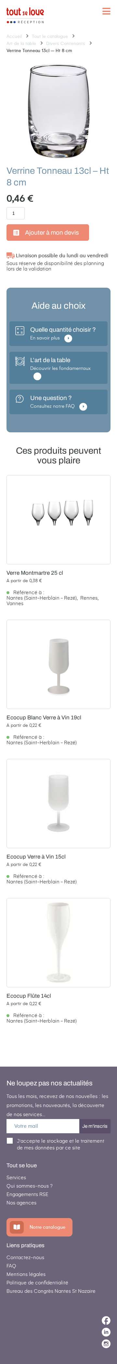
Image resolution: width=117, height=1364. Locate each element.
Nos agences (21, 1202)
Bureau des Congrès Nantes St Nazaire (51, 1291)
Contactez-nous (25, 1257)
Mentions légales (26, 1274)
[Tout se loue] (25, 15)
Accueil (14, 36)
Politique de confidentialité (37, 1282)
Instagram (106, 1343)
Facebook (106, 1320)
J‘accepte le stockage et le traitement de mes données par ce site (60, 1144)
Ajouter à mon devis (52, 232)
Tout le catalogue (50, 36)
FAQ (11, 1266)
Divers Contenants (66, 43)
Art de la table (21, 43)
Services (16, 1177)
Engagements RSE (27, 1194)
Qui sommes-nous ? (29, 1186)
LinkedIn (106, 1332)
